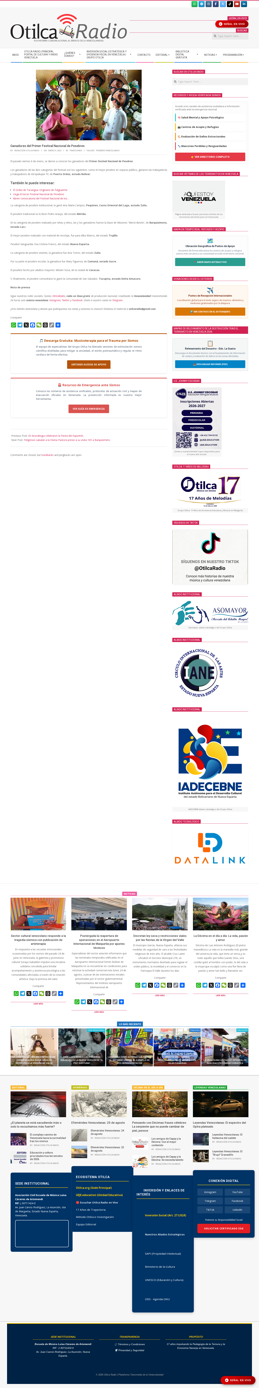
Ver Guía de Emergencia (89, 408)
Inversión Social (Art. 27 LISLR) (165, 1215)
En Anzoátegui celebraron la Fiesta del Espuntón (55, 435)
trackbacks (47, 455)
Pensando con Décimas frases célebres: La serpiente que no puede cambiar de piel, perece (159, 1126)
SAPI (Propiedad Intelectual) (163, 1253)
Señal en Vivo (232, 24)
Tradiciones (75, 150)
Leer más (38, 1003)
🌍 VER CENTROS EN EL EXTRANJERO (210, 311)
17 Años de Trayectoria (91, 1209)
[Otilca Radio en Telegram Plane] (202, 4)
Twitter (66, 300)
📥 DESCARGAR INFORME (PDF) (210, 364)
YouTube (237, 1192)
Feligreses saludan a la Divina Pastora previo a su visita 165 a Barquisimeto (67, 440)
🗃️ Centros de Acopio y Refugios (198, 127)
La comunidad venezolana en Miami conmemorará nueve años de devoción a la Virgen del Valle (34, 1060)
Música (148, 1030)
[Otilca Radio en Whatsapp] (195, 4)
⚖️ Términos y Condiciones (129, 1344)
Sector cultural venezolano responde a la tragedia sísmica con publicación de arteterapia (38, 940)
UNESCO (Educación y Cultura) (164, 1280)
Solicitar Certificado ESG (223, 1228)
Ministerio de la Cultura (160, 1266)
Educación (242, 1030)
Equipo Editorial (86, 1224)
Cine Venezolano (96, 1030)
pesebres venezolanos (107, 150)
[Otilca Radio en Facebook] (216, 4)
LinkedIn (237, 1209)
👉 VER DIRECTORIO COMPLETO (210, 156)
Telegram (210, 1201)
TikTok (210, 1209)
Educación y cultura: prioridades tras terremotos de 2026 (46, 1156)
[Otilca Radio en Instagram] (209, 4)
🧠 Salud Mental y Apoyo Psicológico (201, 117)
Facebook (77, 300)
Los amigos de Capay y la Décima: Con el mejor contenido (166, 1142)
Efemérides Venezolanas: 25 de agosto (98, 1122)
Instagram (55, 300)
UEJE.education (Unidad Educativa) (99, 1195)
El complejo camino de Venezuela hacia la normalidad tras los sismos (48, 1138)
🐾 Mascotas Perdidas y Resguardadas (202, 146)
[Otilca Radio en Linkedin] (244, 4)
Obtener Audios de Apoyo (88, 364)
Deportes (195, 1030)
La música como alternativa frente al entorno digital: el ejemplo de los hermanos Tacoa (129, 1060)
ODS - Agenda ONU (157, 1299)
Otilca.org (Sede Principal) (94, 1188)
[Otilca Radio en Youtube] (237, 4)
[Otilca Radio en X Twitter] (223, 4)
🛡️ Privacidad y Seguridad (129, 1350)
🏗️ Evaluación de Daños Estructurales (201, 136)
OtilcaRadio (58, 296)
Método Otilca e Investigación (95, 1217)
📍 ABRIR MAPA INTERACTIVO (210, 262)
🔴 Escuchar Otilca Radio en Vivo (97, 1202)
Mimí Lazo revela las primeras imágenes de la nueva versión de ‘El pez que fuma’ (81, 1060)
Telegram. (117, 300)
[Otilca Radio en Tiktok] (230, 4)
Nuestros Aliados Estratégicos (165, 1234)
